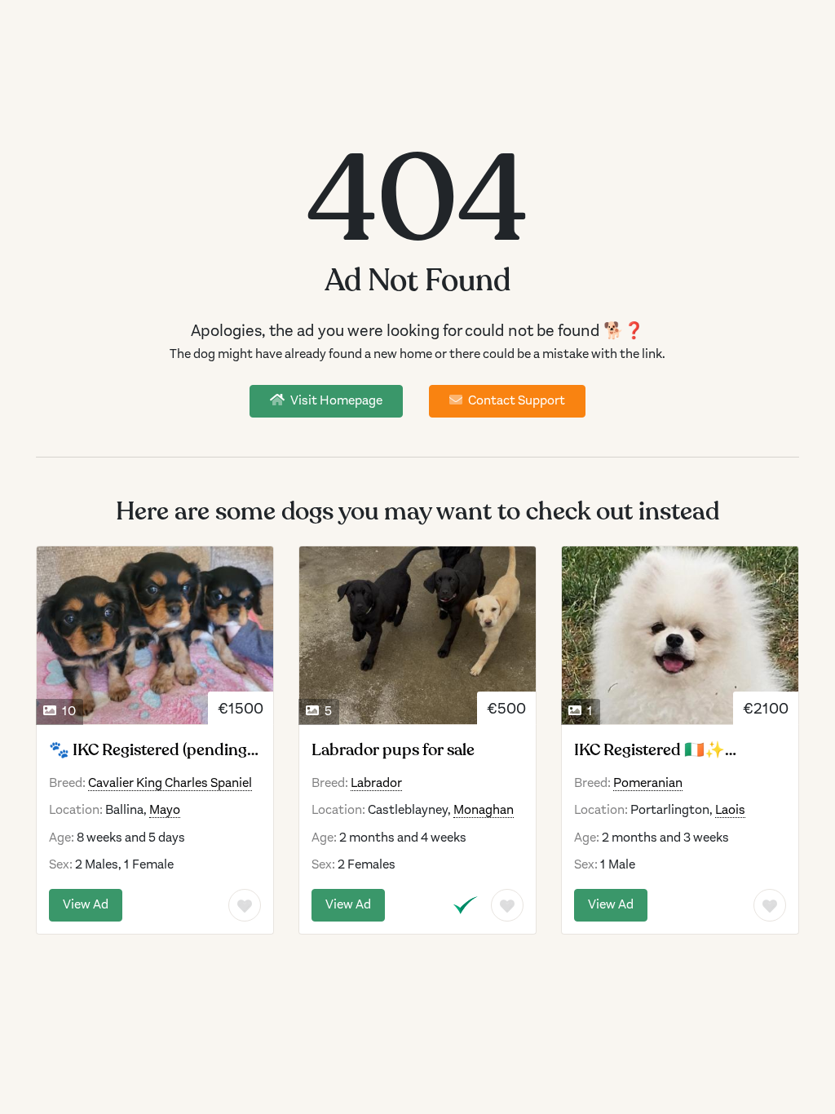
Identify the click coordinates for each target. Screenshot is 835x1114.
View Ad (85, 904)
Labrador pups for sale (393, 750)
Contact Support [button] (515, 400)
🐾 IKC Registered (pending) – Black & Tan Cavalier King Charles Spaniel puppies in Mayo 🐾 (150, 750)
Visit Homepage (335, 400)
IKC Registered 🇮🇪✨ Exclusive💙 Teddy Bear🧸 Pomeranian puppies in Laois (678, 750)
